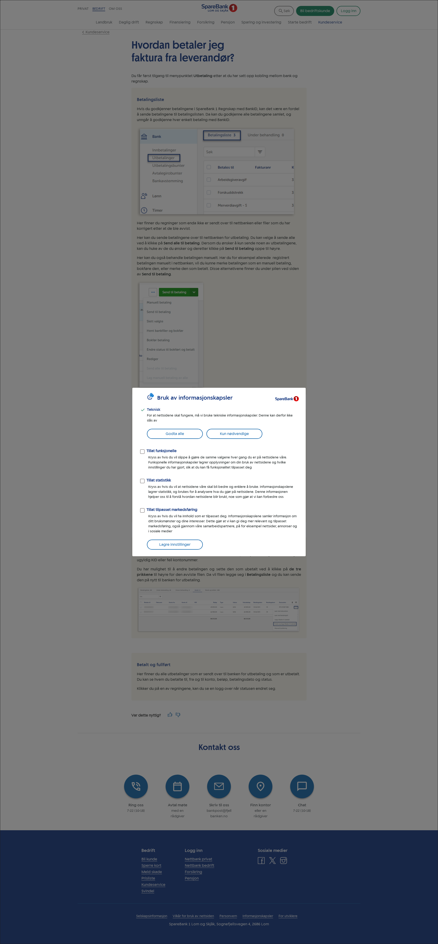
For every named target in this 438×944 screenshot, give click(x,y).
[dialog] (219, 472)
